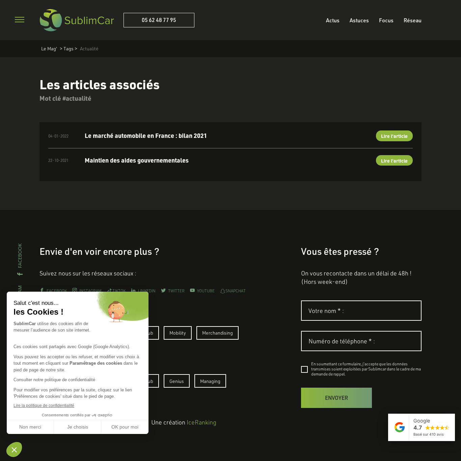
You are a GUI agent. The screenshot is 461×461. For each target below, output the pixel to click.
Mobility (177, 333)
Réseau (413, 20)
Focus (386, 20)
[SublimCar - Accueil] (76, 20)
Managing (210, 381)
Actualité (89, 48)
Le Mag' (49, 48)
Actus (333, 20)
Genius (176, 381)
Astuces (359, 20)
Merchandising (217, 333)
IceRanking (201, 422)
